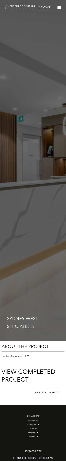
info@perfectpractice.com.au (33, 458)
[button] (59, 7)
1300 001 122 (33, 451)
